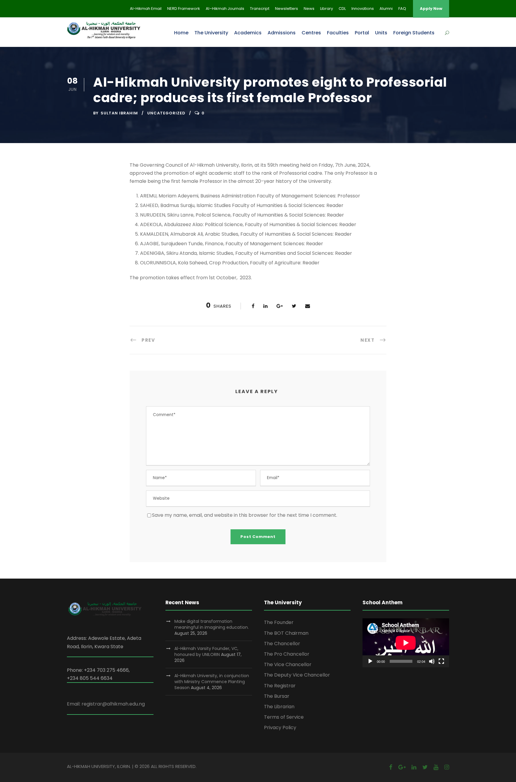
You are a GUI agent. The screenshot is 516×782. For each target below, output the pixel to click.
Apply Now (431, 8)
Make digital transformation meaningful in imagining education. (211, 624)
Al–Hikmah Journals (225, 8)
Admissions (282, 32)
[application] (406, 642)
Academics (248, 32)
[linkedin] (413, 767)
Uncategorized (166, 113)
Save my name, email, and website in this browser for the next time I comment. (244, 515)
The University (211, 32)
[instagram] (446, 767)
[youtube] (436, 767)
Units (381, 32)
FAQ (402, 8)
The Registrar (280, 685)
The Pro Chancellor (286, 654)
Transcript (259, 8)
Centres (311, 32)
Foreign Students (413, 32)
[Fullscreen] (441, 661)
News (309, 8)
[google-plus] (402, 767)
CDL (342, 8)
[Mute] (432, 661)
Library (326, 8)
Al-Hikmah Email (146, 8)
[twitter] (425, 767)
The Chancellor (282, 643)
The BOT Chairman (286, 633)
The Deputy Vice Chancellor (297, 674)
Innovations (362, 8)
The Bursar (276, 696)
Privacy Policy (280, 727)
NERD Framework (183, 8)
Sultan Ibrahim (119, 113)
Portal (362, 32)
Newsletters (286, 8)
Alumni (386, 8)
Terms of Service (284, 717)
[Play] (370, 661)
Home (181, 32)
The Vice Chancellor (287, 664)
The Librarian (279, 706)
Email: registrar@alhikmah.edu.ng (106, 703)
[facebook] (390, 767)
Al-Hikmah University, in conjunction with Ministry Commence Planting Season (211, 682)
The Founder (279, 622)
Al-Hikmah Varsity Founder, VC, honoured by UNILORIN (206, 651)
